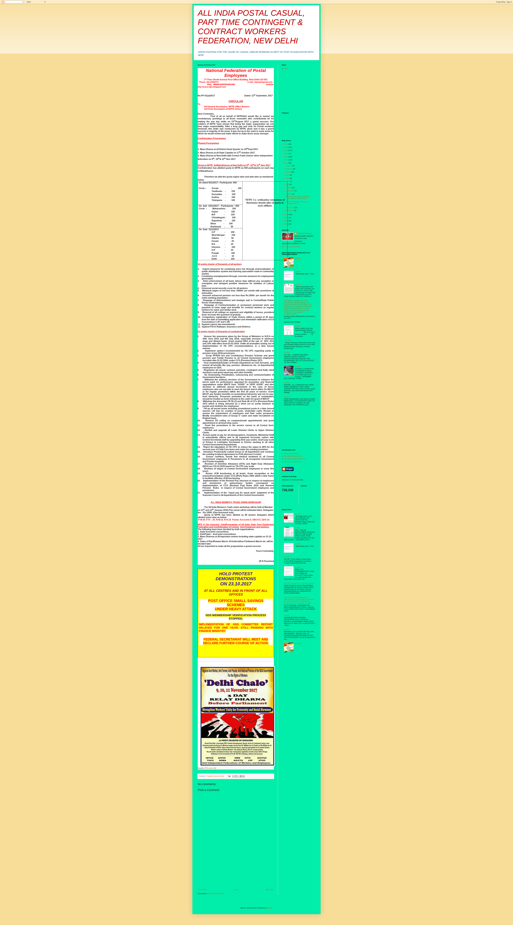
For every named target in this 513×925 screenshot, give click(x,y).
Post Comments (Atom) (216, 894)
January (289, 166)
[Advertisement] (236, 868)
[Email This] (233, 776)
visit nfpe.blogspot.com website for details (299, 583)
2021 (286, 224)
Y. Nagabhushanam (304, 233)
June (288, 181)
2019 (286, 218)
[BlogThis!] (236, 776)
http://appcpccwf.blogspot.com (295, 459)
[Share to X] (238, 776)
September (290, 191)
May (288, 178)
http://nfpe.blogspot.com (292, 462)
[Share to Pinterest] (243, 776)
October (289, 194)
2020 (286, 221)
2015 (286, 157)
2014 (286, 154)
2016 (286, 160)
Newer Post (202, 890)
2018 (286, 214)
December (290, 211)
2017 (286, 163)
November (290, 207)
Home (236, 890)
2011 (286, 144)
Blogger (269, 908)
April (288, 175)
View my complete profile (291, 247)
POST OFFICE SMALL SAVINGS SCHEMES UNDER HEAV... (297, 197)
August (289, 188)
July (287, 184)
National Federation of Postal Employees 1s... (296, 202)
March (288, 172)
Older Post (269, 890)
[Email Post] (229, 776)
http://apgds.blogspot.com (293, 456)
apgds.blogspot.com (291, 453)
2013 (286, 150)
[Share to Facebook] (241, 776)
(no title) (298, 259)
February (289, 169)
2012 (286, 147)
